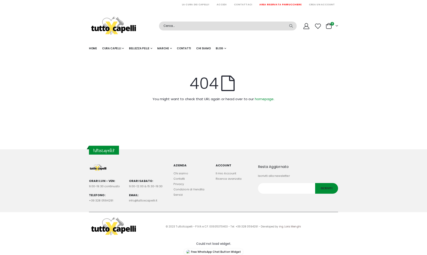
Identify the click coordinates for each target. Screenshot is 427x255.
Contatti (179, 179)
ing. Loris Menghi (290, 226)
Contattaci (243, 4)
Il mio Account (226, 173)
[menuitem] (221, 48)
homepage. (264, 99)
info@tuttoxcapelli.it (143, 200)
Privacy (178, 184)
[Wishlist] (318, 26)
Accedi (222, 4)
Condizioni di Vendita (188, 189)
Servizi (178, 195)
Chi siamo (180, 173)
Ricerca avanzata (229, 179)
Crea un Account (322, 4)
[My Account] (306, 26)
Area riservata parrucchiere (280, 4)
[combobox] (228, 26)
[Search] (291, 26)
